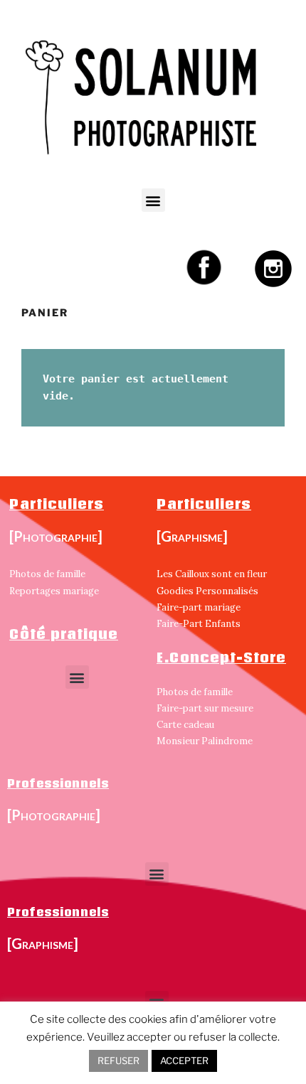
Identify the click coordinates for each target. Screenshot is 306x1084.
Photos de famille (47, 574)
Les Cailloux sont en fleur (212, 574)
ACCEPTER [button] (184, 1060)
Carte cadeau (185, 725)
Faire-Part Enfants (199, 624)
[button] (153, 200)
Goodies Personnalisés (207, 591)
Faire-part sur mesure (205, 708)
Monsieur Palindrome (205, 741)
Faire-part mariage (199, 607)
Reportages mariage (54, 591)
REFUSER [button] (118, 1060)
